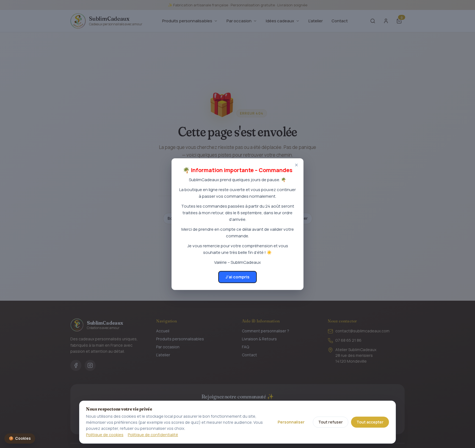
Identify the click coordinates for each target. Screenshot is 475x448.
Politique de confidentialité (153, 434)
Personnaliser (291, 422)
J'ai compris (237, 277)
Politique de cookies (104, 434)
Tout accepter (370, 422)
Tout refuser (330, 422)
